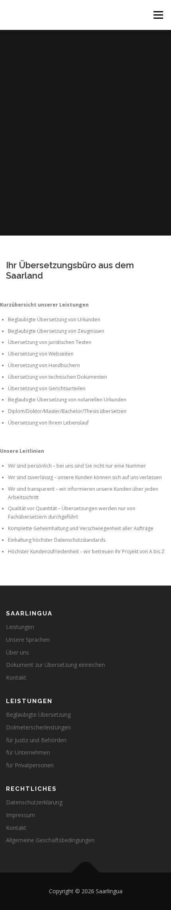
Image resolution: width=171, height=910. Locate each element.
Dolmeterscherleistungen (38, 727)
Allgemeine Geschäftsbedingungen (50, 840)
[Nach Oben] (86, 873)
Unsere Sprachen (28, 639)
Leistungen (20, 627)
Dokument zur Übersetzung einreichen (55, 664)
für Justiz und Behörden (36, 740)
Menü (157, 15)
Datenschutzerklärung (34, 802)
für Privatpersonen (30, 765)
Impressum (20, 815)
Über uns (17, 652)
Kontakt (16, 677)
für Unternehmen (28, 752)
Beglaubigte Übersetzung (38, 714)
